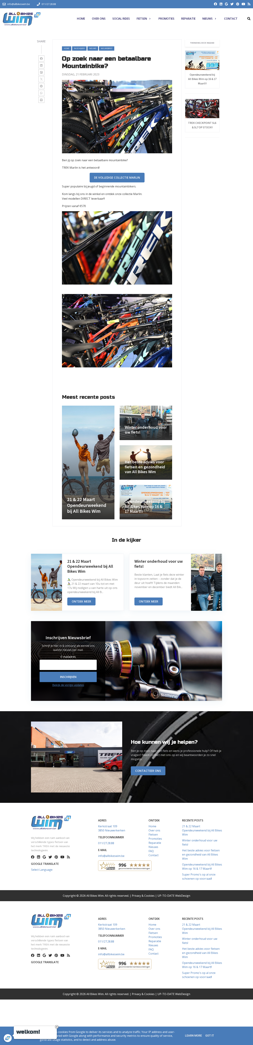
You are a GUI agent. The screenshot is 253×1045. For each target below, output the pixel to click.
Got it (209, 1035)
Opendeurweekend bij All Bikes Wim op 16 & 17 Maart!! (202, 79)
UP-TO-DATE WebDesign (173, 896)
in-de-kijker (79, 48)
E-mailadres (68, 657)
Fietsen (153, 834)
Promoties (155, 839)
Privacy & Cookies (143, 896)
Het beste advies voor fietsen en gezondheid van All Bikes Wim (201, 854)
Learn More (193, 1035)
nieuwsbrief (106, 48)
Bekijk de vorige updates (68, 685)
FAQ (151, 851)
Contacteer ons (148, 771)
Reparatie (155, 843)
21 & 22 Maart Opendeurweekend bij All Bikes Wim (202, 830)
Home (66, 48)
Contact (154, 855)
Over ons (154, 830)
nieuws (92, 48)
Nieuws (153, 847)
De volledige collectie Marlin (117, 177)
